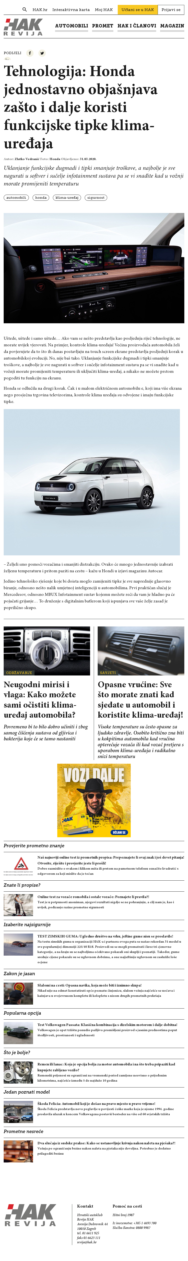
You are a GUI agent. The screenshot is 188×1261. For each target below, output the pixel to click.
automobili (16, 198)
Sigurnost (96, 198)
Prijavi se (171, 9)
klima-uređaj (67, 198)
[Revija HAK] (23, 27)
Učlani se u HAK (137, 9)
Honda (41, 198)
